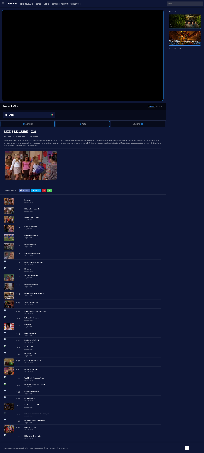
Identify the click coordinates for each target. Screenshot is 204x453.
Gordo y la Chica (29, 347)
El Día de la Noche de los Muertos (35, 385)
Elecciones (28, 269)
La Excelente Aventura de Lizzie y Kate (37, 414)
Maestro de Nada (30, 244)
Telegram (65, 4)
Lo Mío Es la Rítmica (31, 235)
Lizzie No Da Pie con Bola (32, 360)
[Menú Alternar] (3, 3)
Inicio (22, 4)
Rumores (27, 200)
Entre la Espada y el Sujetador (34, 293)
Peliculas (29, 4)
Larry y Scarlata (29, 398)
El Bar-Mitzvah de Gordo (32, 436)
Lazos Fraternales (30, 333)
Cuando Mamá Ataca (31, 218)
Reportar (151, 106)
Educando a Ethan (30, 353)
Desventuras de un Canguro (33, 262)
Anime (46, 4)
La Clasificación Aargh (31, 340)
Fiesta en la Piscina (30, 227)
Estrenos (56, 4)
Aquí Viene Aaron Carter (32, 253)
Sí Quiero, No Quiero (31, 276)
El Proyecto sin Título (31, 369)
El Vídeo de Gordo (30, 427)
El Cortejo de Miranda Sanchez (34, 420)
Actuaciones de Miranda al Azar (35, 311)
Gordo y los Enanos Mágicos (33, 405)
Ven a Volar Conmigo (31, 302)
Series (38, 4)
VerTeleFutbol (75, 4)
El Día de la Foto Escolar (32, 209)
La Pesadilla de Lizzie (31, 318)
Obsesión (27, 324)
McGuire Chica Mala (31, 284)
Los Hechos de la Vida (31, 391)
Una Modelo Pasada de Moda (34, 378)
